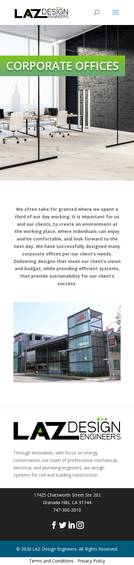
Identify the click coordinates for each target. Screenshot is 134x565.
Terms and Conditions (51, 561)
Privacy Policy (91, 561)
